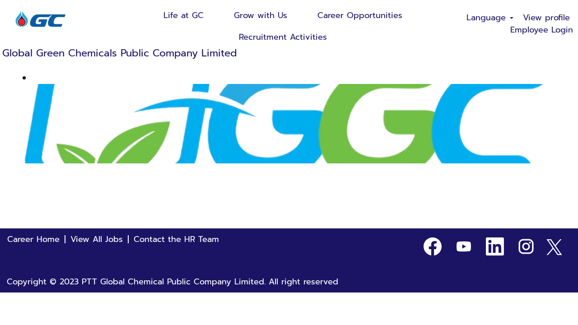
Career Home (33, 239)
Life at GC (183, 15)
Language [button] (487, 18)
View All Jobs (96, 239)
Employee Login (541, 30)
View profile (546, 18)
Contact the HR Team (176, 239)
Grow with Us (260, 15)
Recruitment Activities (283, 37)
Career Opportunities (359, 15)
